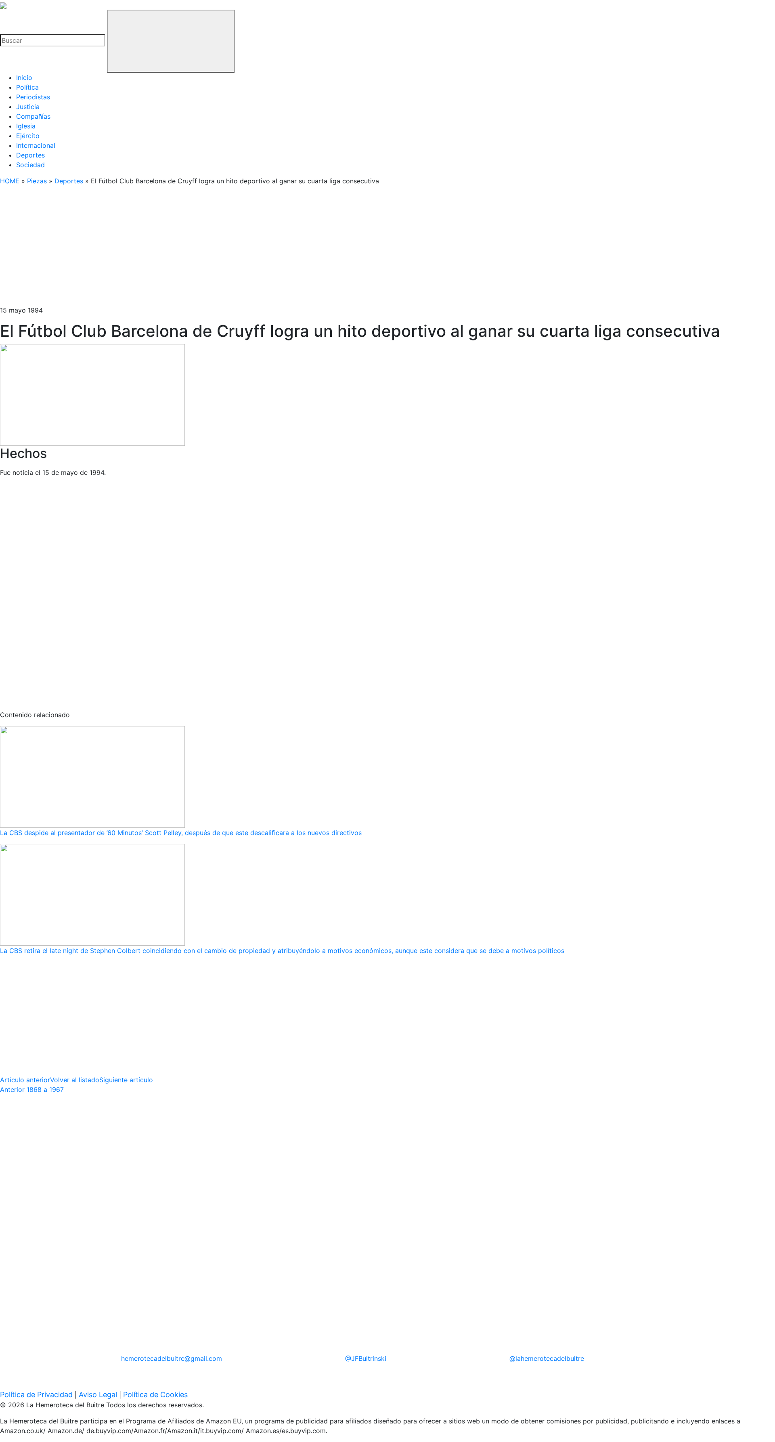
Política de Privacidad (36, 1394)
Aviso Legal (98, 1394)
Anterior (32, 1089)
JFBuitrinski (365, 1358)
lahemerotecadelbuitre (546, 1358)
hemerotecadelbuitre (171, 1358)
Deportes (30, 155)
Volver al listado (74, 1080)
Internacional (35, 145)
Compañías (33, 116)
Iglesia (26, 126)
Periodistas (33, 97)
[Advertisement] (242, 248)
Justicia (28, 107)
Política (27, 87)
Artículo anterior (25, 1080)
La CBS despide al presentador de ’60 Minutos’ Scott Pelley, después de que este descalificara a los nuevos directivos (181, 833)
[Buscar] (171, 41)
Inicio (24, 77)
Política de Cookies (155, 1394)
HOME (9, 181)
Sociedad (30, 165)
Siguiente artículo (126, 1080)
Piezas (37, 181)
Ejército (28, 136)
